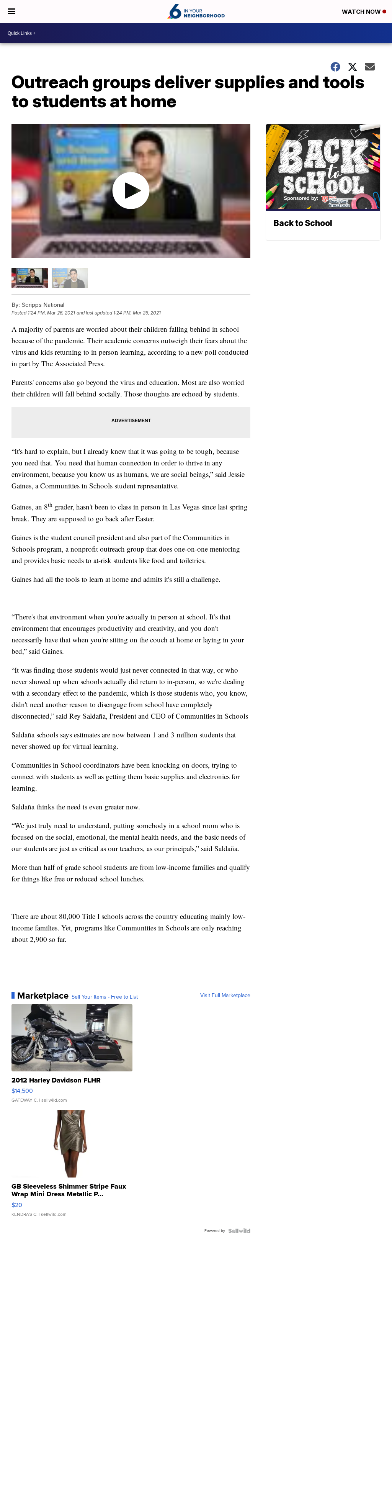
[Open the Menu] (12, 11)
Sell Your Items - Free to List (105, 997)
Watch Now (362, 11)
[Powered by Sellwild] (239, 1230)
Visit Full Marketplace (225, 995)
